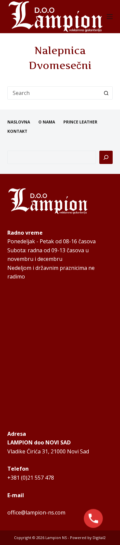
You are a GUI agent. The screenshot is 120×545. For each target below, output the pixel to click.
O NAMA (46, 122)
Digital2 (99, 537)
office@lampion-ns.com (36, 512)
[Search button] (106, 93)
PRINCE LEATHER (80, 122)
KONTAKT (17, 131)
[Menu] (110, 17)
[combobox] (54, 93)
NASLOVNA (18, 122)
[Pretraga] (106, 157)
